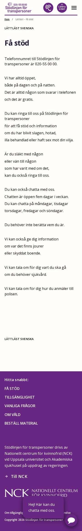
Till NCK (16, 476)
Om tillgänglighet (16, 513)
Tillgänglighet (20, 397)
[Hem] (18, 7)
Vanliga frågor (20, 405)
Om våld (12, 414)
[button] (71, 520)
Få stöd (12, 388)
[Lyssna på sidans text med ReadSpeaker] (48, 8)
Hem (7, 19)
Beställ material (21, 423)
